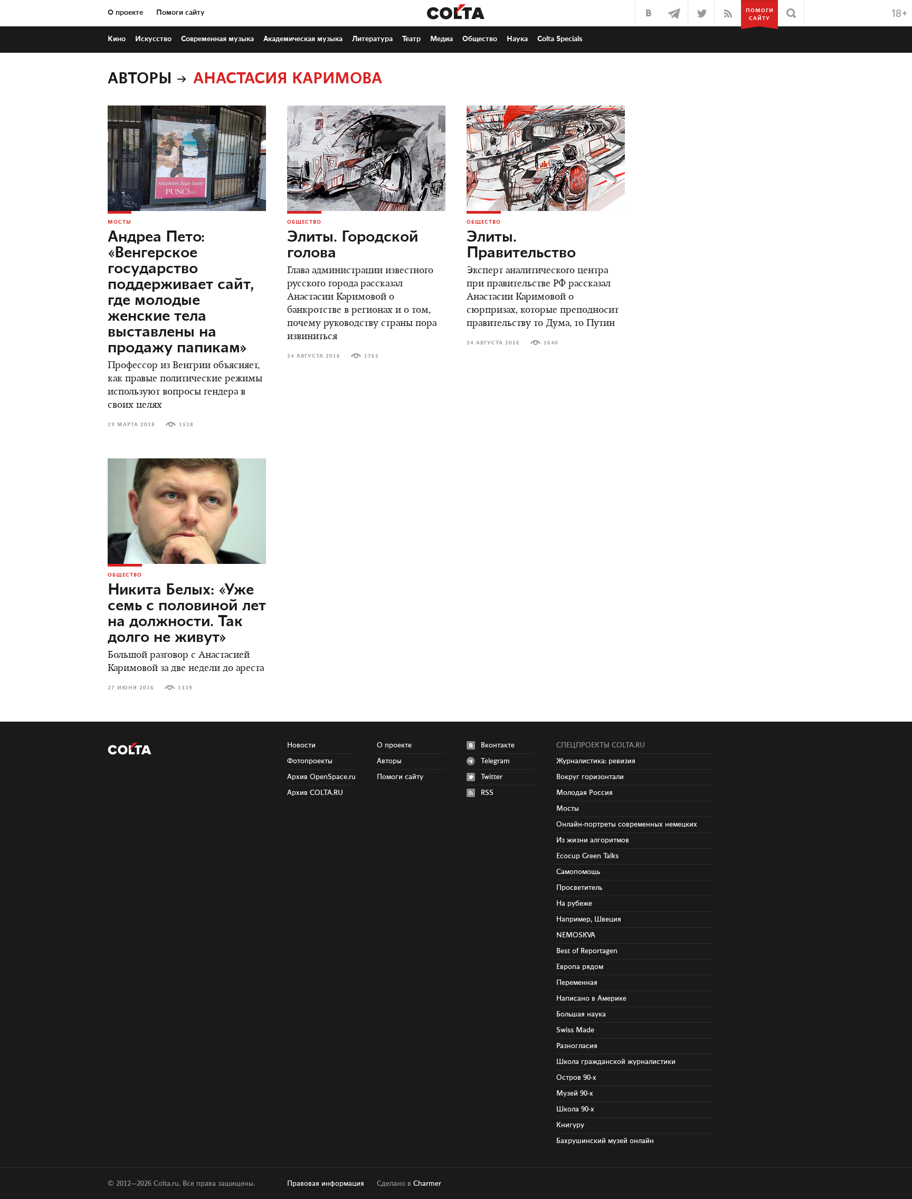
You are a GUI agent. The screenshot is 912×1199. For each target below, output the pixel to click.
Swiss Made (575, 1030)
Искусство (153, 39)
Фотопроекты (309, 761)
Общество (479, 39)
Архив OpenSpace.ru (321, 777)
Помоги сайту (180, 12)
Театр (411, 39)
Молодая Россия (584, 793)
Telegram (495, 761)
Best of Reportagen (587, 951)
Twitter (491, 777)
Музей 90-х (574, 1093)
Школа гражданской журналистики (616, 1062)
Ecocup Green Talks (587, 856)
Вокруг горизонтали (590, 777)
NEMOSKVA (575, 935)
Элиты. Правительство (521, 245)
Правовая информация (325, 1183)
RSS (487, 793)
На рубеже (574, 903)
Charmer (427, 1183)
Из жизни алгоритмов (592, 840)
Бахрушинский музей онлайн (605, 1141)
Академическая (303, 39)
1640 (551, 343)
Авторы (140, 79)
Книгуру (570, 1125)
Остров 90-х (576, 1077)
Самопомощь (578, 872)
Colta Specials (560, 39)
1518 (186, 424)
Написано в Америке (591, 998)
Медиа (441, 39)
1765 (371, 356)
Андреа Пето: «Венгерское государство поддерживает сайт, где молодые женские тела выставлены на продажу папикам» (181, 292)
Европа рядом (579, 967)
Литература (372, 39)
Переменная (576, 982)
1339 (185, 687)
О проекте (125, 12)
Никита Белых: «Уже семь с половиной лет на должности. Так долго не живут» (187, 614)
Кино (117, 39)
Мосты (119, 222)
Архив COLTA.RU (315, 793)
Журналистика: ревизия (595, 761)
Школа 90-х (575, 1109)
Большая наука (581, 1014)
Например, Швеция (588, 919)
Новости (301, 745)
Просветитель (579, 887)
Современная (217, 39)
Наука (517, 39)
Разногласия (576, 1046)
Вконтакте (498, 745)
